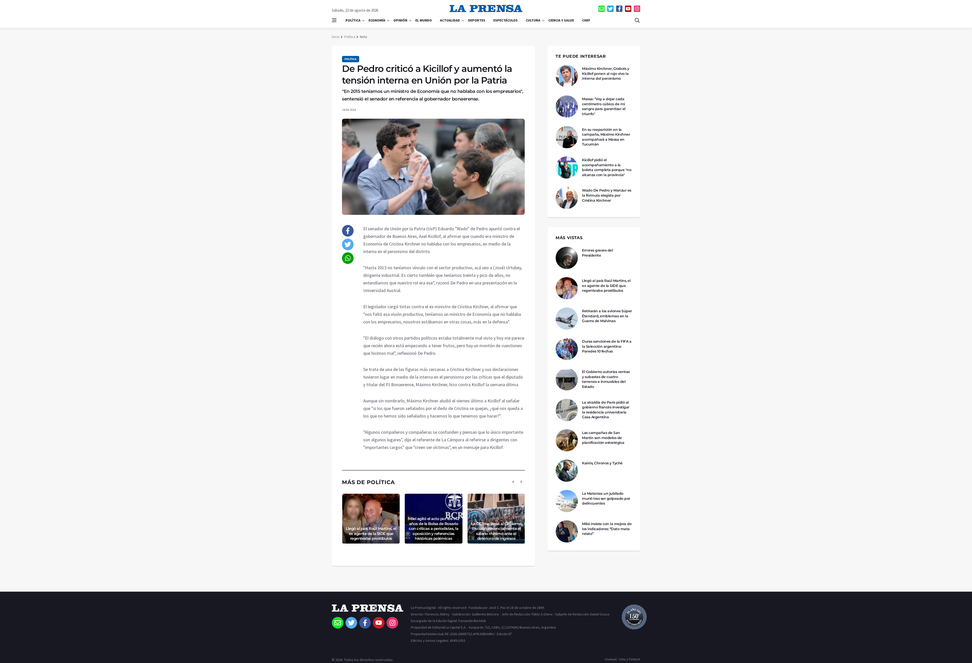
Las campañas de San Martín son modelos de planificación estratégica (603, 437)
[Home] (367, 610)
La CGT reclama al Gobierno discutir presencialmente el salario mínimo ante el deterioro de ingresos (496, 531)
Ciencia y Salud (561, 20)
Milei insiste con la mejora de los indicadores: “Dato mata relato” (607, 529)
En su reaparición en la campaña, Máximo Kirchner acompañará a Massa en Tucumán (606, 137)
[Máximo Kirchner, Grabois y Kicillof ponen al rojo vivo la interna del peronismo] (567, 76)
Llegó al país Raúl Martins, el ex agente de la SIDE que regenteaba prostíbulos (371, 533)
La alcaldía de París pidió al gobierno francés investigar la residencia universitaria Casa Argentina (606, 410)
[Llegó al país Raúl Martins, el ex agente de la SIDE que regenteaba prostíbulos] (567, 288)
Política (353, 20)
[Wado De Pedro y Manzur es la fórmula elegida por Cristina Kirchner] (567, 198)
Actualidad (450, 20)
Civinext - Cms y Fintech (622, 659)
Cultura (533, 20)
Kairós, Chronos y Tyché (602, 463)
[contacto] (601, 9)
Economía (377, 20)
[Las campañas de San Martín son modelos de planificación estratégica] (567, 440)
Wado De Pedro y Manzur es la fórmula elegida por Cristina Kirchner (606, 195)
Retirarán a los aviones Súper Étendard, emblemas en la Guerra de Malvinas (607, 316)
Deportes (476, 20)
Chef (586, 20)
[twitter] (610, 9)
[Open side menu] (334, 20)
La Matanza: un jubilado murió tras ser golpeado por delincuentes (606, 498)
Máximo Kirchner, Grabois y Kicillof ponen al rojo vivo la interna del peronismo (605, 73)
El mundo (423, 20)
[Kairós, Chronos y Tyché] (567, 471)
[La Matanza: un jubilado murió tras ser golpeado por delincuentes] (567, 501)
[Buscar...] (637, 20)
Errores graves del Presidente (597, 253)
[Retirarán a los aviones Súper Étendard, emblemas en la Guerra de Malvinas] (567, 318)
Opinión (400, 20)
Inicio (336, 36)
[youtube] (628, 9)
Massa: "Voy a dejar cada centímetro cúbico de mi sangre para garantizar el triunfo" (603, 106)
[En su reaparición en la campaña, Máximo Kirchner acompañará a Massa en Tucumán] (567, 137)
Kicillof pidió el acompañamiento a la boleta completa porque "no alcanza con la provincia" (606, 167)
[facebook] (619, 9)
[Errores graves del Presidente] (567, 258)
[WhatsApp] (348, 258)
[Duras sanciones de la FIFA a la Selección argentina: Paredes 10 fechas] (567, 349)
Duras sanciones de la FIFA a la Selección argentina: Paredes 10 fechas (606, 346)
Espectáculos (505, 20)
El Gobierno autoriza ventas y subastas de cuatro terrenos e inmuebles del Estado (606, 379)
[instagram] (637, 9)
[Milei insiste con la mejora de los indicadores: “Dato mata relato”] (567, 531)
